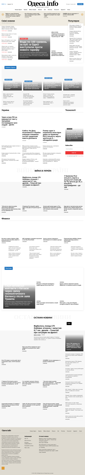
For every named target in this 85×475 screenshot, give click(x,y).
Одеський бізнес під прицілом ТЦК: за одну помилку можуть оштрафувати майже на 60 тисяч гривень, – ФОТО (75, 40)
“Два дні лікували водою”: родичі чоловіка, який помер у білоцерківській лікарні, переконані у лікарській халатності (35, 256)
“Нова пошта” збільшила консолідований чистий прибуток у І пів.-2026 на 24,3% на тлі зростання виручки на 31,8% (74, 134)
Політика (53, 51)
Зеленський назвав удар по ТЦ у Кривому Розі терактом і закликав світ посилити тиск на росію (52, 208)
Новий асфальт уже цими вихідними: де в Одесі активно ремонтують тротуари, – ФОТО (75, 46)
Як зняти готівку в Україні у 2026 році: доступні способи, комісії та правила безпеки (10, 240)
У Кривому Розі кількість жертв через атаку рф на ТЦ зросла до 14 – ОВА (58, 35)
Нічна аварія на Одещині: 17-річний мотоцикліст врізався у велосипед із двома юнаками (75, 26)
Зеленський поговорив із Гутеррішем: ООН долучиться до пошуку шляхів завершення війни (11, 405)
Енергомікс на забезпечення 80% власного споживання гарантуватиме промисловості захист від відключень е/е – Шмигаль (51, 160)
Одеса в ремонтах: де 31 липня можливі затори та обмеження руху (48, 103)
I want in (74, 152)
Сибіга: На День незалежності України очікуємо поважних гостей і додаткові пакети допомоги (31, 134)
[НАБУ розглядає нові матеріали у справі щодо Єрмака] (48, 294)
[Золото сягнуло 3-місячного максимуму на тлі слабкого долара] (53, 230)
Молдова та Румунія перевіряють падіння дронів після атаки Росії (57, 54)
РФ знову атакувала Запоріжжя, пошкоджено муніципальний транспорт (52, 154)
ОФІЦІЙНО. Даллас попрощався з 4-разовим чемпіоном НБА (71, 14)
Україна (40, 452)
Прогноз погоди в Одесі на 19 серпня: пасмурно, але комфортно (8, 103)
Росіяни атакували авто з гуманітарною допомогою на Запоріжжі (51, 146)
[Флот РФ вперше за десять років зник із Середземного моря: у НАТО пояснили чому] (11, 352)
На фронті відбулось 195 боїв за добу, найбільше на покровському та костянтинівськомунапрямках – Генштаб (30, 160)
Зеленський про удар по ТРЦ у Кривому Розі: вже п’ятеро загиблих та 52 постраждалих (73, 362)
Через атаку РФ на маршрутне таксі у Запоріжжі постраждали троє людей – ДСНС (52, 14)
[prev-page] (3, 14)
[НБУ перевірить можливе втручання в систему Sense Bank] (32, 230)
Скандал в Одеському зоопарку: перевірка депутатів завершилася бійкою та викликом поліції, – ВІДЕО (9, 27)
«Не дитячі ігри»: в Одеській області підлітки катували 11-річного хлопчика (69, 96)
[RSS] (3, 468)
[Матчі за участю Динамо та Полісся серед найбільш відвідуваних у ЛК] (46, 255)
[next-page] (82, 14)
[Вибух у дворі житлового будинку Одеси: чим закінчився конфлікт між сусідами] (19, 96)
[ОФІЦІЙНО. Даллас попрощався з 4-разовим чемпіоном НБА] (52, 352)
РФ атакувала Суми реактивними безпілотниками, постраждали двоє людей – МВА (10, 160)
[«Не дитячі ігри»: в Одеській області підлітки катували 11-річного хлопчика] (79, 96)
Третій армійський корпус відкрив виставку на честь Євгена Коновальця (11, 146)
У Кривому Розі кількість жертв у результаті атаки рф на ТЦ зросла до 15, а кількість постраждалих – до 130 (73, 181)
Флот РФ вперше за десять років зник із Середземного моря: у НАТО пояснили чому (32, 14)
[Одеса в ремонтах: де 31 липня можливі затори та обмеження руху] (59, 103)
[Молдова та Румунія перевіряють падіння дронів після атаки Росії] (59, 44)
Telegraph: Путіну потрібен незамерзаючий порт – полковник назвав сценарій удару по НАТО (74, 396)
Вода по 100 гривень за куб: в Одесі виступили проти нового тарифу (33, 45)
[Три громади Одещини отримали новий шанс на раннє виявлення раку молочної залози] (39, 103)
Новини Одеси (4, 30)
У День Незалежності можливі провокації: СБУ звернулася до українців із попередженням (74, 376)
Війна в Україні (54, 32)
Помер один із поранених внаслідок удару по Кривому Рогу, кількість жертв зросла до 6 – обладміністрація (52, 135)
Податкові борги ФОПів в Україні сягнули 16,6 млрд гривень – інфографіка (72, 240)
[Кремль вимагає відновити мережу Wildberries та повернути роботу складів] (71, 275)
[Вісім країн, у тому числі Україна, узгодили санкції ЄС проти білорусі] (71, 294)
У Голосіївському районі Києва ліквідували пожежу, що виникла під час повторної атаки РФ (31, 154)
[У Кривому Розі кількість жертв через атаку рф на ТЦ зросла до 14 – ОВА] (59, 25)
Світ (39, 447)
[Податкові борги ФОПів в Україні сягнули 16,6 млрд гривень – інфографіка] (73, 230)
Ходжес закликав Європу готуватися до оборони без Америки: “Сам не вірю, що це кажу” (74, 410)
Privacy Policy (80, 155)
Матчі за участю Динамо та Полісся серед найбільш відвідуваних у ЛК (55, 254)
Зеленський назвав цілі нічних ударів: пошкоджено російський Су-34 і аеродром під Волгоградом (73, 383)
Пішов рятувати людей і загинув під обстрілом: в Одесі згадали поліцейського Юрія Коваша (9, 56)
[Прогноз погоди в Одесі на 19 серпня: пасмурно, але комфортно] (19, 103)
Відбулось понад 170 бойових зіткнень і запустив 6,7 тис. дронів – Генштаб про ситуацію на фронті (13, 14)
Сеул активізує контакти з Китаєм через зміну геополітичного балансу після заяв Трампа (17, 292)
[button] (10, 4)
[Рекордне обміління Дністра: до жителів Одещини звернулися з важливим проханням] (32, 79)
